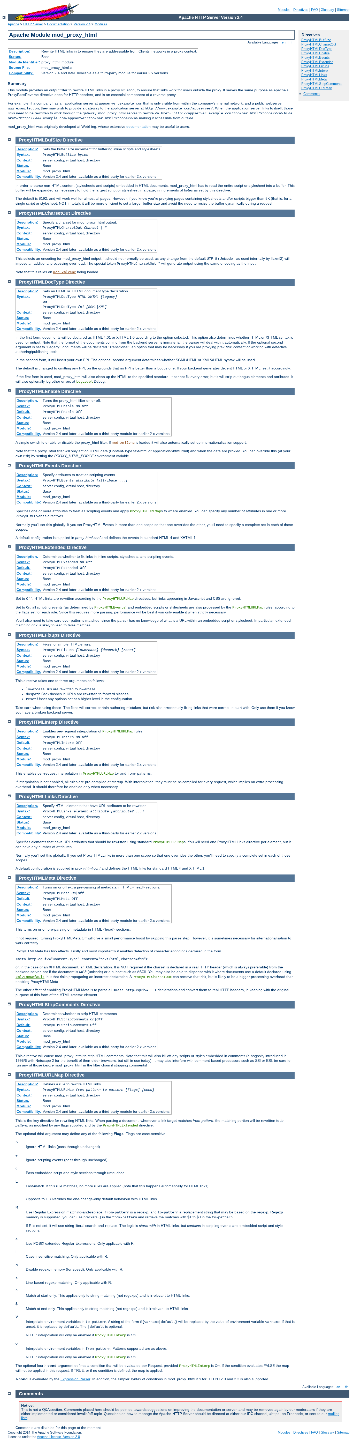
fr (291, 42)
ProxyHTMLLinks (314, 75)
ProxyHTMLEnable (315, 53)
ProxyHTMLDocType (316, 49)
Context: (24, 160)
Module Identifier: (24, 62)
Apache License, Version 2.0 (58, 1437)
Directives (300, 10)
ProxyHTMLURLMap (316, 88)
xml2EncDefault (30, 977)
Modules (284, 10)
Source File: (19, 67)
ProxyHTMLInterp (314, 70)
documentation (138, 126)
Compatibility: (21, 73)
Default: (23, 412)
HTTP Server (33, 24)
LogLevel (84, 382)
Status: (15, 57)
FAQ (314, 10)
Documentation (58, 24)
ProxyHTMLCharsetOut (318, 44)
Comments (311, 94)
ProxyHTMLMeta (314, 79)
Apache (13, 24)
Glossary (327, 10)
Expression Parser (75, 1379)
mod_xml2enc (64, 272)
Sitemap (343, 10)
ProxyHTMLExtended (317, 62)
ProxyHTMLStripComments (321, 84)
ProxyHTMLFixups (315, 66)
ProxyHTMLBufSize (316, 40)
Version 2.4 (82, 24)
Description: (19, 51)
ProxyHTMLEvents (315, 58)
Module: (24, 171)
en (284, 42)
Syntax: (23, 154)
